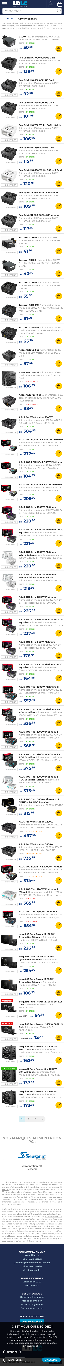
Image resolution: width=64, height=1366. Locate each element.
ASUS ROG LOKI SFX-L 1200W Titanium (41, 866)
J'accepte (51, 1359)
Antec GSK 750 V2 (29, 372)
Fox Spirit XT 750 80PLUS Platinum (39, 192)
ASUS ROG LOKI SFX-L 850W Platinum (40, 484)
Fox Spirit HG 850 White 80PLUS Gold (40, 170)
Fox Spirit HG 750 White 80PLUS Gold (40, 125)
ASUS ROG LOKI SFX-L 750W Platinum (40, 462)
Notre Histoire (32, 1255)
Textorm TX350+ (28, 237)
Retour (10, 18)
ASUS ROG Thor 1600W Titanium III (38, 911)
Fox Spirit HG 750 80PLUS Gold (36, 102)
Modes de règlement (32, 1304)
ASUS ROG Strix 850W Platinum (37, 642)
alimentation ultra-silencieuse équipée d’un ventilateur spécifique (32, 1217)
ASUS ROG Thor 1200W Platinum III (38, 731)
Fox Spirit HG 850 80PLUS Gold (36, 147)
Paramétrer (15, 1359)
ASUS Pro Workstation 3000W (36, 844)
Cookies (46, 1262)
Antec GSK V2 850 (29, 350)
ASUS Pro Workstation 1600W (36, 417)
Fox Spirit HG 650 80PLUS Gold (36, 80)
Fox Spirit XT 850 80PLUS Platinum (39, 215)
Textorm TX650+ (28, 282)
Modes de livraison (32, 1300)
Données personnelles (26, 1262)
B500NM (24, 36)
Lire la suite (57, 28)
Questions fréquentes (32, 1297)
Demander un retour (32, 1308)
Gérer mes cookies (32, 1266)
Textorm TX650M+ (29, 305)
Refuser (12, 1352)
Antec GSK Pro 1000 (30, 394)
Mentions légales (32, 1270)
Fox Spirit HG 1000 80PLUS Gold (37, 57)
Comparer (10, 50)
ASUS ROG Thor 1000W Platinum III (39, 687)
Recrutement (32, 1285)
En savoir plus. (30, 1346)
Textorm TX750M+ (29, 327)
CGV (24, 1259)
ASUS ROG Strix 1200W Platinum (37, 597)
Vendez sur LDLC (32, 1281)
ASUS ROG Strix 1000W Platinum (37, 507)
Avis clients (35, 1259)
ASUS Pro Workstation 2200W (36, 821)
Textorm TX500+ (28, 260)
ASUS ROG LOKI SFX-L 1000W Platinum (41, 439)
